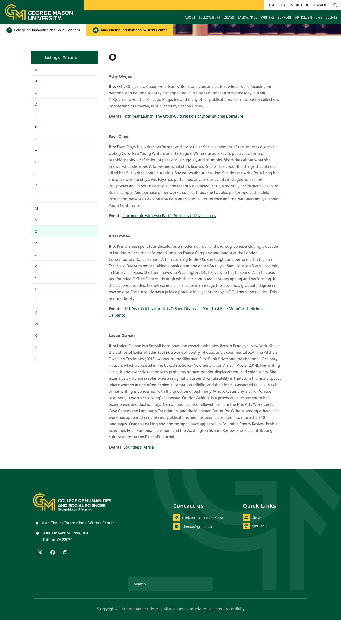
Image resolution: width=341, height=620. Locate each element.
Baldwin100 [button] (247, 17)
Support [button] (285, 17)
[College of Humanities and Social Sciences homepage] (76, 499)
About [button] (190, 17)
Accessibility (235, 609)
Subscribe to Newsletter (312, 5)
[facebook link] (53, 552)
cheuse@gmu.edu (197, 526)
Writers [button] (267, 17)
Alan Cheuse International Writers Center (133, 30)
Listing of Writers (61, 57)
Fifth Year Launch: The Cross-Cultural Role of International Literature (183, 116)
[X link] (40, 552)
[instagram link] (65, 552)
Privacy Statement (208, 609)
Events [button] (331, 17)
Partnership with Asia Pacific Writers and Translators (169, 215)
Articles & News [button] (308, 17)
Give (272, 5)
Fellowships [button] (209, 17)
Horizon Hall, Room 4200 (202, 517)
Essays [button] (228, 17)
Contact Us (285, 5)
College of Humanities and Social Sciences (46, 30)
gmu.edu (259, 526)
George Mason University (143, 609)
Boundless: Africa (138, 447)
